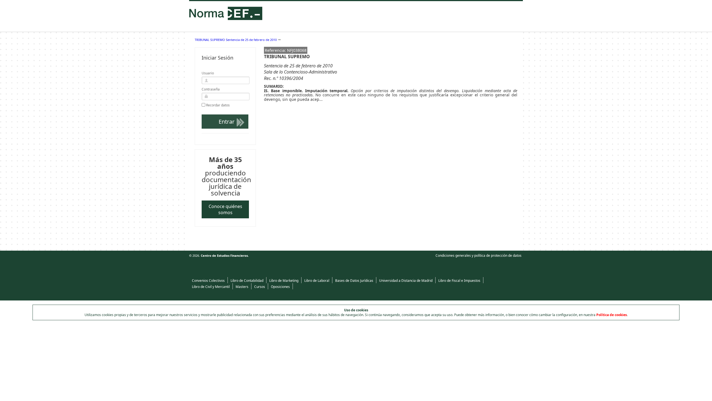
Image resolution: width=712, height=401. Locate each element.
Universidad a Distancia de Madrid (405, 280)
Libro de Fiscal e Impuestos (459, 280)
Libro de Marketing (283, 280)
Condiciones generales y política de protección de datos (478, 255)
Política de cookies (611, 314)
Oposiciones (280, 286)
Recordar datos (218, 105)
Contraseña (211, 89)
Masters (242, 286)
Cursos (259, 286)
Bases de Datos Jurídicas (354, 280)
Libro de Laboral (316, 280)
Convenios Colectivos (208, 280)
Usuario (208, 73)
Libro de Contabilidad (247, 280)
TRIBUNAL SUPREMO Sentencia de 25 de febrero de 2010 (236, 40)
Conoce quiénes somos (225, 209)
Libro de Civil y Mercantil (211, 286)
